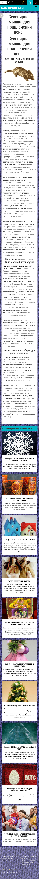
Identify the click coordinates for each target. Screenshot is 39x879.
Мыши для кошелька (12, 357)
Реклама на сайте (7, 859)
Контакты (5, 860)
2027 (10, 2)
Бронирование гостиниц (29, 857)
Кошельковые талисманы (14, 266)
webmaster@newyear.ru (9, 870)
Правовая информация (9, 857)
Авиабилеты (25, 859)
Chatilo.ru (24, 860)
